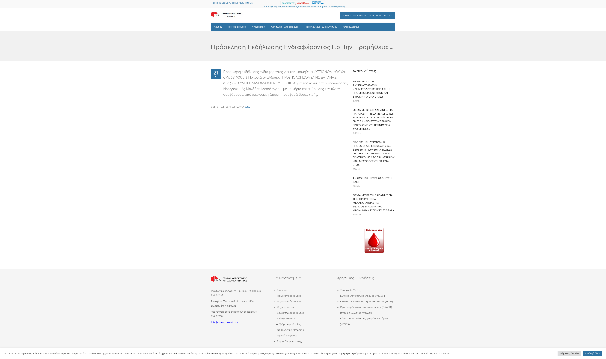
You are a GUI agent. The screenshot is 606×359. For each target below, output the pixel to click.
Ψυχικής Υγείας (285, 307)
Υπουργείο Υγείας (350, 290)
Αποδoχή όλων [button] (592, 353)
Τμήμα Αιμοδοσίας (290, 324)
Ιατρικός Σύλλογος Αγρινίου (356, 313)
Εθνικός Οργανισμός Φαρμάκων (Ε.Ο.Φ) (363, 296)
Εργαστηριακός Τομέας (290, 313)
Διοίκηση (282, 290)
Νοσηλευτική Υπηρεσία (290, 330)
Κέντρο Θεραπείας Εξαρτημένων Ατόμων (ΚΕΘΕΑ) (364, 321)
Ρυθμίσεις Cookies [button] (569, 353)
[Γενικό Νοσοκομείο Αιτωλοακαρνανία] (229, 14)
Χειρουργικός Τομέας (289, 301)
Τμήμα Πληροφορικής (289, 341)
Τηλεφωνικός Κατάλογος (224, 322)
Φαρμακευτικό (287, 318)
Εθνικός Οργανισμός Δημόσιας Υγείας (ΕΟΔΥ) (366, 301)
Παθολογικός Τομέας (289, 296)
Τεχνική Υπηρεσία (287, 336)
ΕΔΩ (247, 106)
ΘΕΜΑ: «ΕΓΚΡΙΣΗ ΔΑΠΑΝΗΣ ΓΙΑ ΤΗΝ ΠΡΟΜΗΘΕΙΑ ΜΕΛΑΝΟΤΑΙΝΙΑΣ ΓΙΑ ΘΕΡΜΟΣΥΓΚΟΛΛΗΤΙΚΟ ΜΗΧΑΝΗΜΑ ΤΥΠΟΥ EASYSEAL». (373, 203)
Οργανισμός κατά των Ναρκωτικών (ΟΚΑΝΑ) (366, 307)
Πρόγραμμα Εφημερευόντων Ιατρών (232, 3)
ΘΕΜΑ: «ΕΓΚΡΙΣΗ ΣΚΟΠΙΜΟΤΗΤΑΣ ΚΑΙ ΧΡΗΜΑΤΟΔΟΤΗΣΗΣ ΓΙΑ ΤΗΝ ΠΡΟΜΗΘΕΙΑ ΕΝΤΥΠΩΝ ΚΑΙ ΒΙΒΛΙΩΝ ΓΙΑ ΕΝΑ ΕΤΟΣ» (371, 89)
